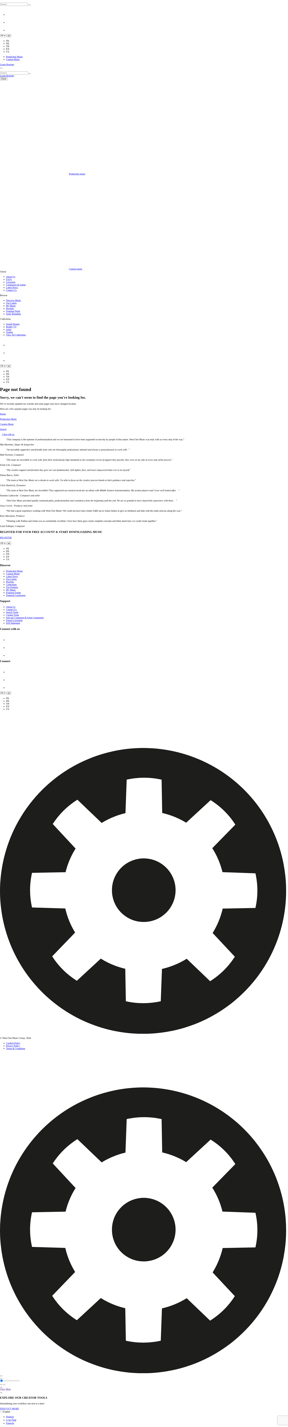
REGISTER (6, 537)
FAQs (9, 279)
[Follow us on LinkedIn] (9, 22)
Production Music (14, 56)
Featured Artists (13, 592)
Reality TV (11, 327)
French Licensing (14, 620)
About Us (10, 276)
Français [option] (10, 1423)
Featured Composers (16, 595)
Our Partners (12, 587)
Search (3, 429)
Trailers (9, 332)
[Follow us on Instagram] (9, 14)
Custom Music (13, 59)
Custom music (75, 269)
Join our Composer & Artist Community (25, 617)
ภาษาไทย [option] (11, 1420)
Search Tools (12, 612)
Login (3, 64)
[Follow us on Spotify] (9, 30)
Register (10, 64)
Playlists (10, 308)
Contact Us (11, 290)
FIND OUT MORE (9, 1408)
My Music (11, 306)
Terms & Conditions (15, 1048)
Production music (77, 174)
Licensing (10, 282)
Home (3, 414)
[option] (147, 1416)
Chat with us (8, 434)
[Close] (1, 1375)
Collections (11, 584)
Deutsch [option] (10, 1416)
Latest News (12, 287)
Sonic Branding (13, 314)
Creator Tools (12, 615)
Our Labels (11, 303)
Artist (8, 329)
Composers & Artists (16, 285)
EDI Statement (13, 623)
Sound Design (13, 324)
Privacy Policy (13, 1046)
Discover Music (13, 300)
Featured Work (13, 311)
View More (5, 1389)
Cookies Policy (13, 1043)
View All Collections (16, 335)
